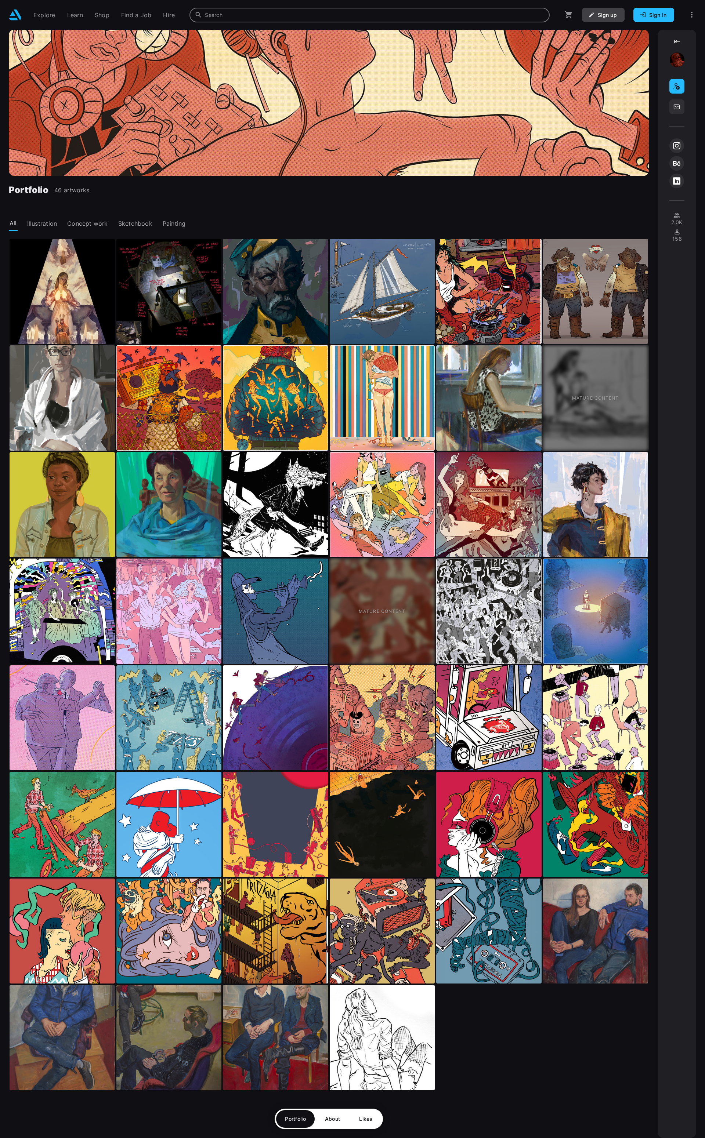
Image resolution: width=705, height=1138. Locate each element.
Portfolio (295, 1119)
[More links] (691, 14)
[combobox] (369, 15)
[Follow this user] (676, 86)
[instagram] (676, 145)
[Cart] (568, 14)
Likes (365, 1119)
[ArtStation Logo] (15, 15)
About (332, 1119)
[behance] (676, 163)
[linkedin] (676, 181)
